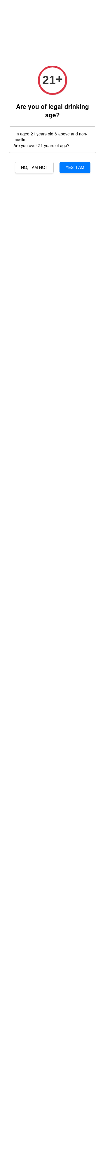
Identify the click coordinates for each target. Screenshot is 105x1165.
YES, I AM (75, 167)
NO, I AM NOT (34, 167)
